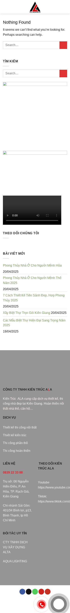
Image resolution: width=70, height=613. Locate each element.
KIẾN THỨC (19, 603)
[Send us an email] (29, 592)
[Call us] (35, 592)
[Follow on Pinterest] (41, 592)
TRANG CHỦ (14, 600)
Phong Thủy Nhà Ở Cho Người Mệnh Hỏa (32, 265)
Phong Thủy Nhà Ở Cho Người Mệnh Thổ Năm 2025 (32, 280)
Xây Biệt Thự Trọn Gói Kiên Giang (26, 312)
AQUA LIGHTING (15, 561)
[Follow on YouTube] (48, 592)
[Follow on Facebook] (22, 592)
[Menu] (5, 6)
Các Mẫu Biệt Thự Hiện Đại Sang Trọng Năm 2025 (34, 323)
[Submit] (63, 45)
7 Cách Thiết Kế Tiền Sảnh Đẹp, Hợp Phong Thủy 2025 (34, 298)
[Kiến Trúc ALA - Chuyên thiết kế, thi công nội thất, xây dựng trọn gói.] (35, 7)
